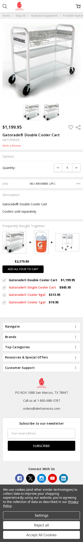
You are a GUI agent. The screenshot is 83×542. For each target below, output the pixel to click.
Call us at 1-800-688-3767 (41, 400)
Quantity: (8, 168)
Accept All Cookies (41, 534)
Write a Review (11, 145)
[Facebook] (19, 478)
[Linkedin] (63, 478)
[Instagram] (41, 478)
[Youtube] (52, 478)
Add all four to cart (23, 269)
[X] (30, 478)
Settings (41, 515)
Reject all (41, 525)
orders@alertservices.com (41, 408)
